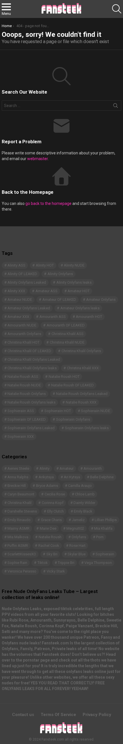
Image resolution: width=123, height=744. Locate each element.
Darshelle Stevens (22, 511)
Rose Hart (77, 545)
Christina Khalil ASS (67, 334)
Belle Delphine (102, 477)
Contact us (23, 714)
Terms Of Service (58, 714)
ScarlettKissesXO (21, 554)
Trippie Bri (66, 562)
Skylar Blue (77, 554)
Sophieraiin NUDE (95, 411)
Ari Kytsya (72, 477)
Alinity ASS (16, 265)
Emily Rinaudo (19, 520)
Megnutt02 (75, 528)
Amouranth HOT (89, 316)
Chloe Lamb (85, 494)
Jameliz (78, 520)
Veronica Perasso (21, 571)
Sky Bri (51, 554)
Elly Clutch (55, 511)
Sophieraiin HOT (57, 411)
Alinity (44, 468)
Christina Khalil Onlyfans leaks (32, 368)
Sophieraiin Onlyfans (73, 419)
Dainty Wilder (84, 503)
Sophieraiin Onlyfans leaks (87, 428)
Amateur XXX (18, 316)
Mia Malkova (17, 537)
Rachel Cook (48, 545)
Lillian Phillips (106, 520)
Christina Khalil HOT (23, 342)
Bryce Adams (47, 485)
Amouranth (93, 468)
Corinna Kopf (53, 503)
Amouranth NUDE (21, 325)
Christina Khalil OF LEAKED (29, 351)
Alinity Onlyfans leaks (74, 282)
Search (115, 106)
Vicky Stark (56, 571)
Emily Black (83, 511)
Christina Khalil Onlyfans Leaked (33, 359)
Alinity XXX (16, 291)
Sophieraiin (105, 554)
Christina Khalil (19, 503)
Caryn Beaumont (20, 494)
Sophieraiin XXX (20, 436)
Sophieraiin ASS (20, 411)
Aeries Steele (18, 468)
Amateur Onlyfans (101, 299)
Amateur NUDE (19, 299)
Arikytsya (46, 477)
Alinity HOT (45, 265)
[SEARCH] (116, 9)
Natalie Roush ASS (22, 376)
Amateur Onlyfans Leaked (28, 308)
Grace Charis (51, 520)
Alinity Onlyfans (60, 274)
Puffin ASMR (17, 545)
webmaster (37, 158)
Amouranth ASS (52, 316)
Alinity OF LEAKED (22, 274)
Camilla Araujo (80, 485)
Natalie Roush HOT (64, 376)
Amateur (66, 468)
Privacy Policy (97, 714)
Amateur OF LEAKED (59, 299)
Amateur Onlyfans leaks (80, 308)
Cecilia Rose (55, 494)
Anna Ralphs (17, 477)
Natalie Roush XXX (81, 402)
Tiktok (42, 562)
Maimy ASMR (18, 528)
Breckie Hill (16, 485)
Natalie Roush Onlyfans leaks (31, 402)
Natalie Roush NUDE (24, 385)
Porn (100, 537)
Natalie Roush (50, 537)
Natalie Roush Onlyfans (26, 394)
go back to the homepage (48, 203)
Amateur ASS (46, 291)
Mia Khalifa (103, 528)
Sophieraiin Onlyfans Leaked (31, 428)
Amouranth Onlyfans (24, 334)
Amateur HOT (79, 291)
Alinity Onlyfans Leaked (26, 282)
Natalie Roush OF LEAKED (72, 385)
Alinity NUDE (74, 265)
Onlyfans (79, 537)
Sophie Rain (17, 562)
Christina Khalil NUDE (67, 342)
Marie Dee (48, 528)
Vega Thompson (98, 562)
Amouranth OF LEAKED (66, 325)
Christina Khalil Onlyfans (81, 351)
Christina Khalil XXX (83, 368)
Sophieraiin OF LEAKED (26, 419)
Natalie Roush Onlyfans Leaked (82, 394)
